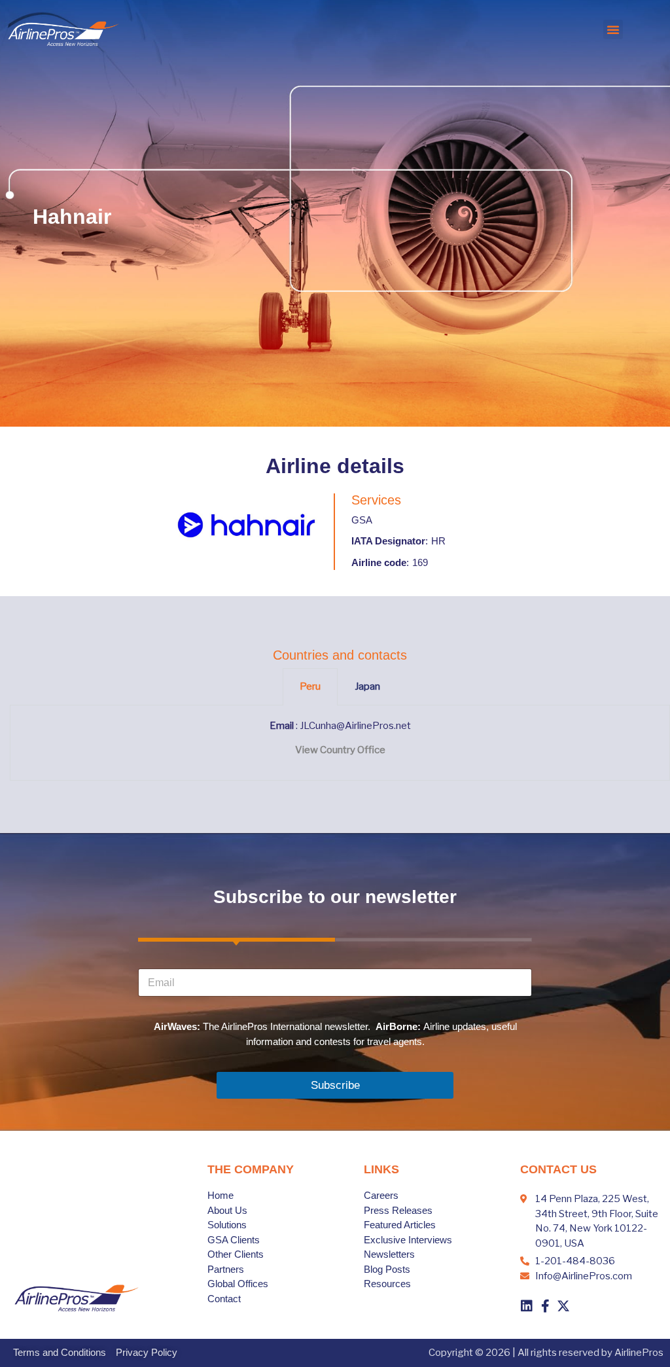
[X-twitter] (563, 1306)
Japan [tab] (367, 686)
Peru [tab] (310, 686)
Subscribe (335, 1085)
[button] (613, 29)
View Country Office (340, 750)
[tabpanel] (340, 743)
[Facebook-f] (545, 1306)
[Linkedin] (526, 1306)
